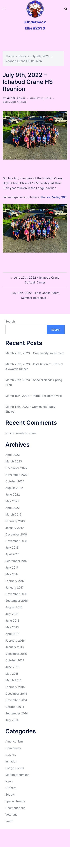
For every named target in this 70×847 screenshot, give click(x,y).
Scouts (10, 794)
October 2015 (14, 660)
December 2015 (16, 653)
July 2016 (11, 614)
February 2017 (15, 581)
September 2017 (16, 561)
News (22, 56)
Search (10, 321)
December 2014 (16, 693)
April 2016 (12, 634)
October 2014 (14, 707)
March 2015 (13, 680)
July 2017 (11, 567)
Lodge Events (14, 768)
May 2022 (12, 501)
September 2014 (16, 713)
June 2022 (12, 494)
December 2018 (16, 534)
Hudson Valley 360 (54, 197)
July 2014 (11, 720)
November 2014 (16, 700)
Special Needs (15, 801)
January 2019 (14, 528)
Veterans (11, 814)
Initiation (11, 761)
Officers (10, 788)
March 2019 (13, 514)
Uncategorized (15, 808)
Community (10, 102)
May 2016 (12, 627)
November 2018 (16, 541)
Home (10, 56)
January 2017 (14, 587)
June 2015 (12, 667)
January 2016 (14, 647)
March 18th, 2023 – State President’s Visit (33, 396)
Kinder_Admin (16, 98)
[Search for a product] (65, 9)
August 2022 (14, 488)
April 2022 (12, 508)
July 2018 (11, 547)
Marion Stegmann (17, 774)
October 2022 (15, 481)
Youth (9, 821)
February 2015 (15, 687)
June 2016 (12, 620)
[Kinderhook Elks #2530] (35, 9)
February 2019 (15, 521)
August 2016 (13, 607)
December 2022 (16, 468)
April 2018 (12, 554)
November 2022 (16, 474)
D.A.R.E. (10, 755)
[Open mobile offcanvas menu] (4, 9)
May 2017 (11, 574)
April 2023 (12, 455)
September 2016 (16, 600)
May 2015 (12, 673)
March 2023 (13, 461)
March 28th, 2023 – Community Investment (34, 353)
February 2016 (15, 640)
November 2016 (16, 594)
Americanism (14, 741)
